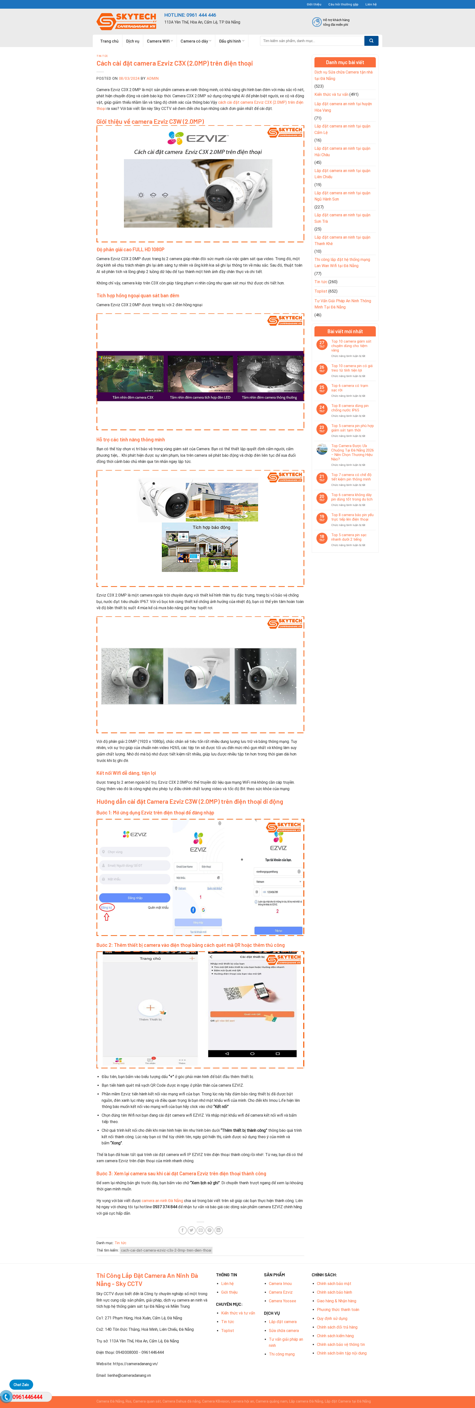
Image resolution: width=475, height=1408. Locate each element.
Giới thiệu (314, 4)
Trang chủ (109, 40)
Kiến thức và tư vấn (331, 94)
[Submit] (371, 41)
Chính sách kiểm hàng (335, 1335)
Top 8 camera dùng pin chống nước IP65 (350, 407)
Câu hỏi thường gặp (343, 4)
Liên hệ (371, 4)
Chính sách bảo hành (334, 1292)
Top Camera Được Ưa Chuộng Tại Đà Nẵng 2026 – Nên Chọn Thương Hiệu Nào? (352, 452)
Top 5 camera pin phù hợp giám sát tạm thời (352, 428)
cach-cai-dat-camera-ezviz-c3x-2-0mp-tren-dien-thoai (166, 1250)
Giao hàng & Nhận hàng (336, 1301)
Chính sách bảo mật (334, 1283)
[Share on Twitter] (192, 1230)
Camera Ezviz (281, 1292)
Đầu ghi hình (230, 40)
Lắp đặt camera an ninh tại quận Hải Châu (342, 151)
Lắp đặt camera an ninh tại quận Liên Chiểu (342, 173)
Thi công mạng (282, 1354)
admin (153, 78)
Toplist (320, 291)
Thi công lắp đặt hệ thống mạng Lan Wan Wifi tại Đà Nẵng (342, 262)
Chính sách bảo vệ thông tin (341, 1344)
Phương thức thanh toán (338, 1309)
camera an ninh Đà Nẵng (162, 1200)
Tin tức (102, 55)
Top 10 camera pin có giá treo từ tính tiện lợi (352, 368)
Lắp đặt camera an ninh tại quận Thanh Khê (342, 240)
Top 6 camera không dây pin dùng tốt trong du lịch (352, 497)
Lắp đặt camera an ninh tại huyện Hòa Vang (343, 107)
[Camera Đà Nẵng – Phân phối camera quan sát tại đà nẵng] (126, 21)
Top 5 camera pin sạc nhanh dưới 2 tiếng (349, 537)
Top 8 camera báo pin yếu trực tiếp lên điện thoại (352, 517)
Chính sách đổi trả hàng (337, 1327)
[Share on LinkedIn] (218, 1230)
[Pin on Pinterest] (209, 1230)
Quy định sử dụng (332, 1318)
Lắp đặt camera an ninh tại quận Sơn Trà (342, 218)
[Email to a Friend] (200, 1230)
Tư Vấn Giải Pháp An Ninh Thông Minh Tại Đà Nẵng (342, 304)
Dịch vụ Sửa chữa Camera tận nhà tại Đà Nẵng (343, 75)
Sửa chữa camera (284, 1330)
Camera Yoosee (282, 1301)
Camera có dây (194, 40)
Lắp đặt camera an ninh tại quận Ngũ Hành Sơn (342, 196)
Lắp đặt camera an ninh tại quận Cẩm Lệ (342, 129)
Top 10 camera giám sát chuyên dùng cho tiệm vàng (351, 345)
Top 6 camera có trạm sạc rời (349, 387)
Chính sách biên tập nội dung (342, 1353)
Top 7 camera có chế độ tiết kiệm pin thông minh (351, 477)
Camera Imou (280, 1283)
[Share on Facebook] (183, 1230)
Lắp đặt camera (283, 1321)
